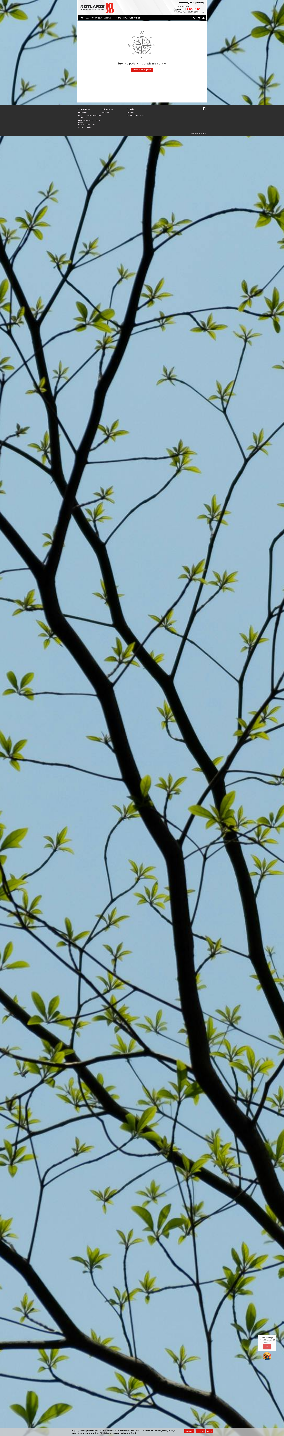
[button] (267, 1356)
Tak (267, 1346)
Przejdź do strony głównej (142, 70)
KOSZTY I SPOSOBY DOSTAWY (89, 115)
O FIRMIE (105, 113)
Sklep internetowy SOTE (198, 133)
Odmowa (200, 1431)
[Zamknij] (276, 1335)
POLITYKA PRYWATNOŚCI (87, 125)
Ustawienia (189, 1431)
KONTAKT (130, 113)
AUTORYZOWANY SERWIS (101, 18)
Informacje (107, 109)
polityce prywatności (128, 1433)
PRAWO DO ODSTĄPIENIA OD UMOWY (89, 121)
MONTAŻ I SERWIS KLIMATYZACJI (127, 18)
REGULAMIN (82, 113)
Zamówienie (84, 109)
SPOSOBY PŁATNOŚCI (86, 118)
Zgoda (209, 1431)
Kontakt (130, 109)
